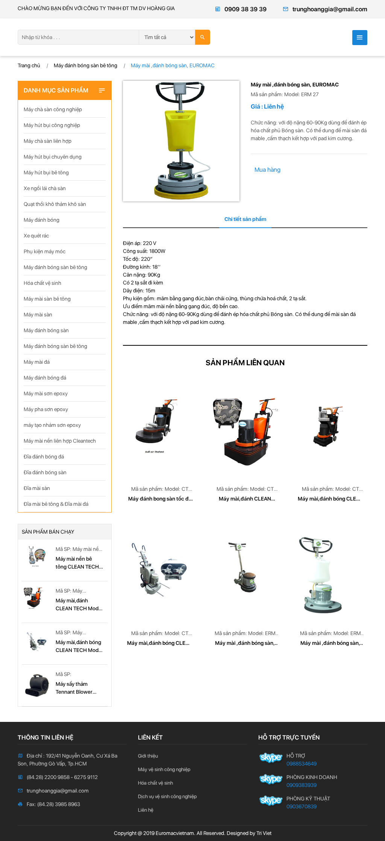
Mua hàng (267, 169)
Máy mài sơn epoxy (46, 393)
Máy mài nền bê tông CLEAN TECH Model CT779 (77, 563)
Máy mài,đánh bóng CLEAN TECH (330, 499)
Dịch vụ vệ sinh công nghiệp (167, 796)
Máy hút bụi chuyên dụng (53, 157)
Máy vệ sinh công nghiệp (164, 769)
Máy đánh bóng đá (45, 378)
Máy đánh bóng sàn (46, 330)
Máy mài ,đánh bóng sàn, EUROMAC (245, 643)
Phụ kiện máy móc (44, 251)
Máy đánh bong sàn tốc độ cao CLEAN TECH (160, 499)
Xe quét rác (36, 236)
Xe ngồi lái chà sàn (45, 188)
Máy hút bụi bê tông (46, 172)
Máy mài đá (37, 362)
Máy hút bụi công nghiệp (52, 125)
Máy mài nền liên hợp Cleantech (60, 441)
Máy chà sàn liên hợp (47, 141)
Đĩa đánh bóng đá (44, 457)
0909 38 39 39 (245, 9)
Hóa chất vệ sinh (42, 283)
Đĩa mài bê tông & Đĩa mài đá (56, 504)
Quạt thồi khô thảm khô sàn (55, 204)
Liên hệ (145, 810)
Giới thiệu (148, 756)
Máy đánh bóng (41, 220)
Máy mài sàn (38, 315)
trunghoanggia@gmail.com (330, 9)
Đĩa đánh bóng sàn (45, 472)
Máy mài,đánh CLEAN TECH (245, 499)
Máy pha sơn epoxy (46, 409)
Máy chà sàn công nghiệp (53, 109)
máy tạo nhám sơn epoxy (52, 425)
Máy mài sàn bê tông (47, 299)
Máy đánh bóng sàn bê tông (85, 65)
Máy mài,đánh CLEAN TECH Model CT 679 (79, 605)
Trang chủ (29, 65)
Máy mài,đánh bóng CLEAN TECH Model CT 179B (79, 646)
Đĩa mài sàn (37, 488)
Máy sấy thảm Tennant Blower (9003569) (74, 688)
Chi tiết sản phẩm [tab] (245, 219)
